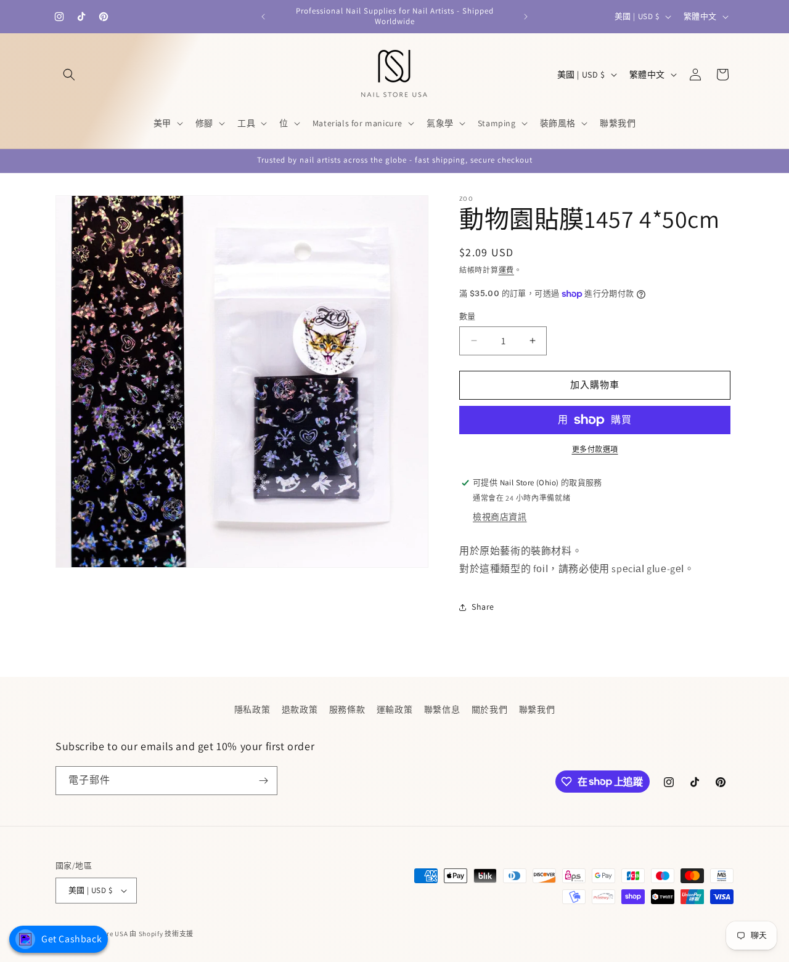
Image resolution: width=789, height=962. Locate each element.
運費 (506, 270)
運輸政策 (394, 709)
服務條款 (347, 709)
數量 (467, 316)
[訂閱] (263, 780)
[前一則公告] (263, 16)
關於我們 (489, 709)
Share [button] (483, 606)
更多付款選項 (595, 449)
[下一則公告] (525, 16)
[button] (69, 74)
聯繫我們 (537, 709)
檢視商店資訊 (500, 516)
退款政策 (299, 709)
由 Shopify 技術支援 (161, 933)
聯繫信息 (442, 709)
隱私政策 (252, 709)
